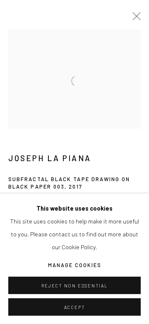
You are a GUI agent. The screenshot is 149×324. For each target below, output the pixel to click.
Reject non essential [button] (74, 285)
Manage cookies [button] (74, 265)
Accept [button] (74, 307)
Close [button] (134, 18)
